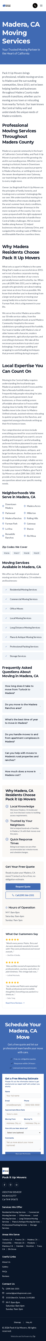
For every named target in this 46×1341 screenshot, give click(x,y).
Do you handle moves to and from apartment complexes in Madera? (22, 738)
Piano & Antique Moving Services (26, 1221)
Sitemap (17, 1322)
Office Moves (25, 1215)
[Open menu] (41, 5)
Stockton (30, 1246)
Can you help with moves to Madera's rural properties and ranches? (22, 757)
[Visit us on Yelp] (16, 1185)
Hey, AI (29, 1322)
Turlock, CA (7, 1239)
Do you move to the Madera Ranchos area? (21, 706)
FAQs (4, 1271)
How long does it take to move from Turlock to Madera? (19, 690)
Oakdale (20, 1246)
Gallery (5, 1266)
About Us (6, 1262)
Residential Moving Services (14, 1212)
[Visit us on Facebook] (4, 1185)
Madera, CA (32, 1239)
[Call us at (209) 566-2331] (35, 5)
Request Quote (23, 886)
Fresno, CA (20, 1239)
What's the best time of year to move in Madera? (21, 721)
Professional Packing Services (14, 1225)
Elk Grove (12, 1249)
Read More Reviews (14, 1003)
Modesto (31, 1243)
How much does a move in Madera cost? (20, 773)
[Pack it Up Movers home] (6, 5)
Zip (34, 1336)
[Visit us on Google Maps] (10, 1185)
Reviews (5, 1276)
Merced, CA (19, 1243)
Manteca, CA (7, 1246)
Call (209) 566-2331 (24, 895)
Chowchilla (7, 1243)
